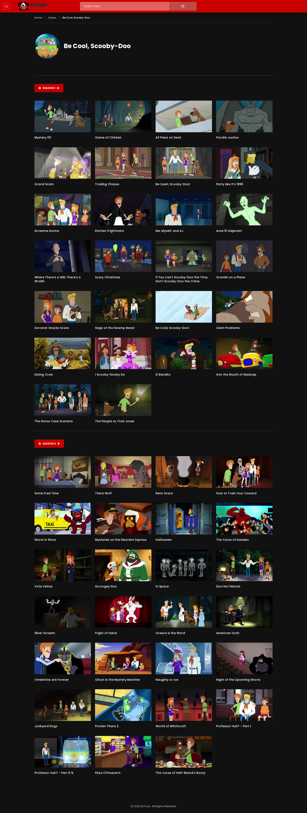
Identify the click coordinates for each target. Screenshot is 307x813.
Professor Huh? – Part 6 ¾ (53, 773)
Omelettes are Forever (51, 680)
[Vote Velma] (62, 565)
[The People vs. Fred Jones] (123, 400)
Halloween (164, 540)
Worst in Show (45, 540)
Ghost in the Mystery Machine (117, 680)
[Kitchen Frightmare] (123, 209)
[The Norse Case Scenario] (62, 400)
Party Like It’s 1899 (229, 184)
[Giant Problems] (244, 307)
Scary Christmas (107, 277)
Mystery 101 (42, 137)
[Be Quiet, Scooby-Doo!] (184, 163)
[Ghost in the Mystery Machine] (123, 658)
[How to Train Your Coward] (244, 472)
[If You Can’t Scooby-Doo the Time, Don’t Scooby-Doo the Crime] (184, 256)
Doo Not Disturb (228, 586)
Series (52, 17)
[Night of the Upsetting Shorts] (244, 658)
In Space (162, 586)
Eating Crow (43, 374)
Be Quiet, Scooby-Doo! (173, 184)
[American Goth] (244, 612)
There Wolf (103, 493)
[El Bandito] (184, 353)
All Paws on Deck (168, 137)
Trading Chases (107, 184)
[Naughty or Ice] (184, 658)
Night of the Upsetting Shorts (238, 680)
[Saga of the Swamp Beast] (123, 307)
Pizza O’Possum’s (108, 773)
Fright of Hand (106, 633)
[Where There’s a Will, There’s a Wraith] (62, 256)
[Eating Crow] (62, 353)
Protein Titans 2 (107, 726)
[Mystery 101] (62, 116)
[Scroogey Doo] (123, 565)
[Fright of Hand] (123, 612)
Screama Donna (46, 231)
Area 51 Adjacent (229, 231)
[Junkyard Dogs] (62, 705)
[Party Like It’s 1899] (244, 163)
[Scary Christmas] (123, 256)
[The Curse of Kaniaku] (244, 519)
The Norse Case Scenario (53, 421)
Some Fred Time (46, 493)
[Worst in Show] (62, 519)
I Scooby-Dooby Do (110, 374)
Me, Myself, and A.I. (170, 231)
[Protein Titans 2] (123, 705)
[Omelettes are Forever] (62, 658)
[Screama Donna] (62, 209)
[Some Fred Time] (62, 472)
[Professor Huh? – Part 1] (244, 705)
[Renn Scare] (184, 472)
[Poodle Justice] (244, 116)
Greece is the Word (170, 633)
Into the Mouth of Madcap (236, 374)
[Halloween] (184, 519)
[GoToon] (32, 6)
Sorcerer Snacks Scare (51, 328)
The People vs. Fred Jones (114, 421)
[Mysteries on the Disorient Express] (123, 519)
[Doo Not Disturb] (244, 565)
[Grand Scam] (62, 163)
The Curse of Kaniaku (232, 540)
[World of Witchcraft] (184, 705)
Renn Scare (164, 493)
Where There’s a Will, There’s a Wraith (57, 279)
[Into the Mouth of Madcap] (244, 353)
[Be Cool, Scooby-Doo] (47, 46)
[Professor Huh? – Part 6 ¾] (62, 752)
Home (38, 17)
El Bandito (163, 374)
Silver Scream (44, 633)
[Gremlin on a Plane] (244, 256)
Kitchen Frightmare (109, 231)
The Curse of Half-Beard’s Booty (180, 773)
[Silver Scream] (62, 612)
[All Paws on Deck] (184, 116)
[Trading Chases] (123, 163)
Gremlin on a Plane (230, 277)
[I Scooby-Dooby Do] (123, 353)
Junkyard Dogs (45, 726)
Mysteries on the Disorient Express (121, 540)
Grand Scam (44, 184)
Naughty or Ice (167, 680)
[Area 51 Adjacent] (244, 209)
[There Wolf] (123, 472)
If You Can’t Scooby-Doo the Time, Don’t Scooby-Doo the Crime (182, 279)
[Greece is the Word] (184, 612)
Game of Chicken (108, 137)
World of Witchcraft (171, 726)
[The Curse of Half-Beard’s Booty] (184, 752)
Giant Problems (228, 328)
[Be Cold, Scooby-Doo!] (184, 307)
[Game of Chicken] (123, 116)
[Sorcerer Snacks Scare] (62, 307)
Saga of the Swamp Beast (115, 328)
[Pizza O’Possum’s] (123, 752)
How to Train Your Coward (236, 493)
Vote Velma (43, 586)
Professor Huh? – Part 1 (233, 726)
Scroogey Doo (106, 586)
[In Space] (184, 565)
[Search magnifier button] (183, 6)
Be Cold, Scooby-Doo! (172, 328)
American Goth (227, 633)
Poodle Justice (227, 137)
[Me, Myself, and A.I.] (184, 209)
